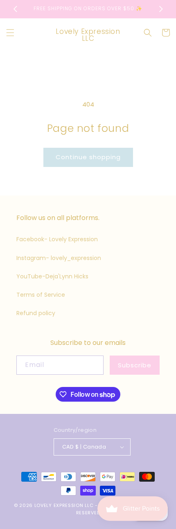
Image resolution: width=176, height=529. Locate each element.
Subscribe (134, 365)
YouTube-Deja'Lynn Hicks (52, 276)
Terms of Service (40, 295)
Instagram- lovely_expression (58, 258)
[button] (10, 33)
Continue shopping (88, 157)
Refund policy (35, 313)
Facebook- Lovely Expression (57, 239)
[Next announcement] (161, 9)
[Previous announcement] (15, 9)
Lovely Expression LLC (64, 505)
